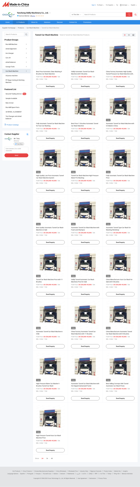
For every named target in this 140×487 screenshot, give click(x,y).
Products (21, 22)
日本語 (91, 473)
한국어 (84, 473)
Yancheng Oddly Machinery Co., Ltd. (33, 13)
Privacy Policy (102, 478)
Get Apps (125, 5)
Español (22, 473)
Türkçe (109, 473)
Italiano (55, 473)
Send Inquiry (50, 86)
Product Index (108, 471)
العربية (78, 473)
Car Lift (8, 58)
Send (16, 155)
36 (47, 458)
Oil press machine (12, 76)
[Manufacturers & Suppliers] (16, 4)
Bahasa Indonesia (127, 473)
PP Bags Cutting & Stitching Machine (15, 81)
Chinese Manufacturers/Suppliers (44, 471)
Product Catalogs (13, 125)
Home (7, 22)
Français (38, 473)
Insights (125, 471)
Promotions (87, 22)
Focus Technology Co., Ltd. (56, 478)
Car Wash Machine (12, 71)
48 (52, 458)
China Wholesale (61, 471)
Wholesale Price (73, 471)
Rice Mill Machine (11, 44)
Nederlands (70, 473)
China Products (27, 471)
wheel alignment (11, 49)
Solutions (47, 22)
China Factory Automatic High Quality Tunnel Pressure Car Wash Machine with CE (119, 73)
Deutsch (62, 473)
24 (42, 458)
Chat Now (20, 144)
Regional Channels (95, 471)
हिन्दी (96, 473)
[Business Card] (27, 134)
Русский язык (47, 473)
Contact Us (73, 22)
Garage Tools (10, 67)
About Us (34, 22)
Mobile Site (117, 471)
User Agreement (82, 478)
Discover (60, 22)
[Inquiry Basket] (117, 5)
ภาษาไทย (102, 473)
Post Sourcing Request (135, 14)
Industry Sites (84, 471)
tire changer (10, 53)
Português (30, 473)
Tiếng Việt (117, 473)
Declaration (92, 478)
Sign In (94, 5)
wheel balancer (11, 62)
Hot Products (16, 471)
